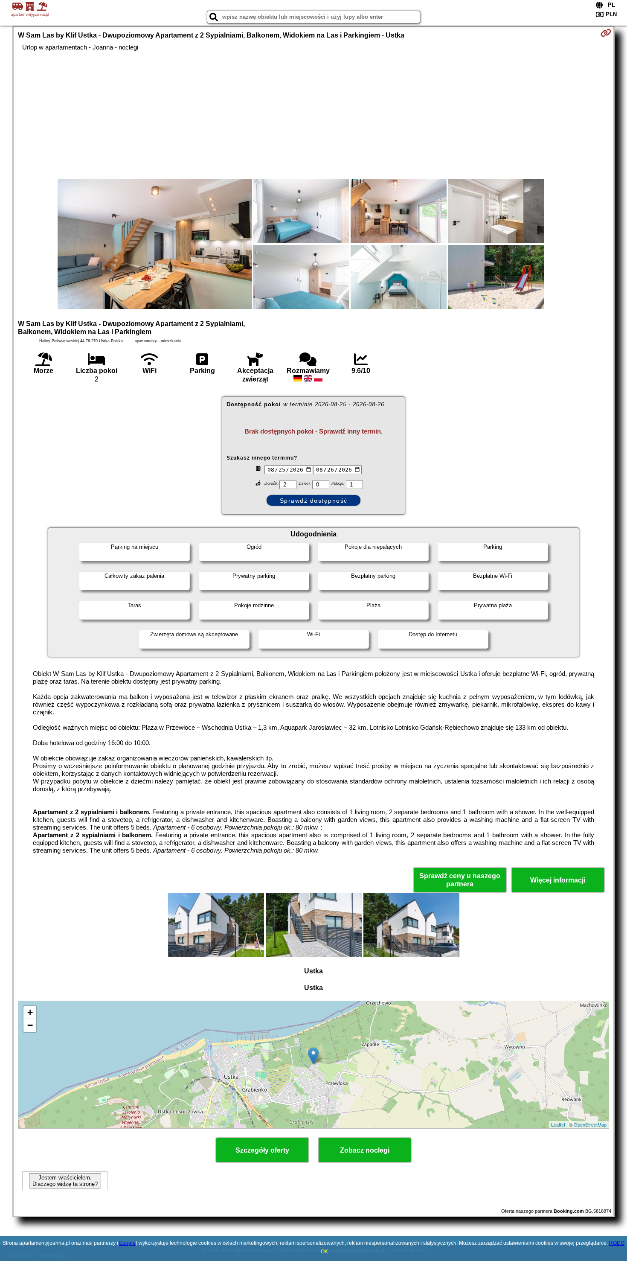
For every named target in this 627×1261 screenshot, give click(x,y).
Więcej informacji (557, 880)
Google (127, 1243)
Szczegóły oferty (262, 1150)
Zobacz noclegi (364, 1150)
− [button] (30, 1025)
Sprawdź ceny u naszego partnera (459, 880)
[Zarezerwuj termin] (606, 33)
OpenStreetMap (590, 1124)
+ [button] (30, 1012)
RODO (616, 1243)
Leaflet (558, 1124)
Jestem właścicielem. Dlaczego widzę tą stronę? (65, 1180)
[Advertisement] (313, 115)
